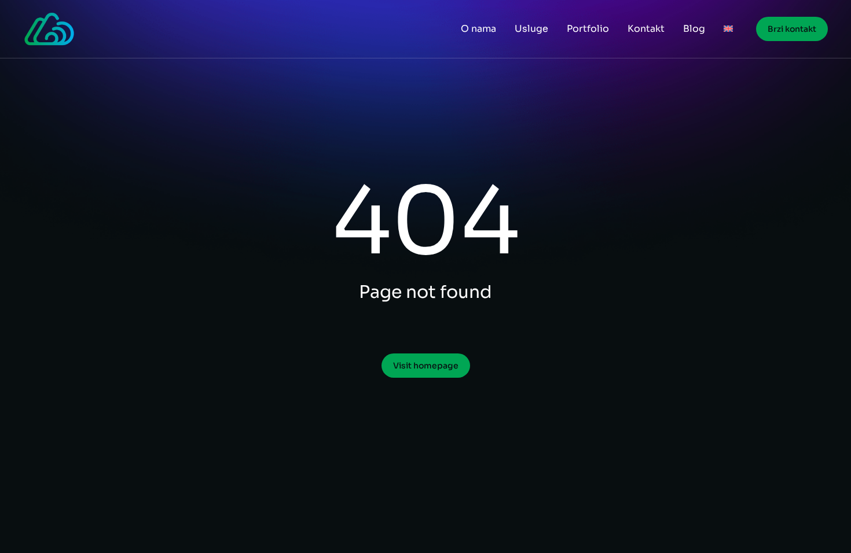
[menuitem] (728, 29)
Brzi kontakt (792, 29)
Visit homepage (425, 365)
